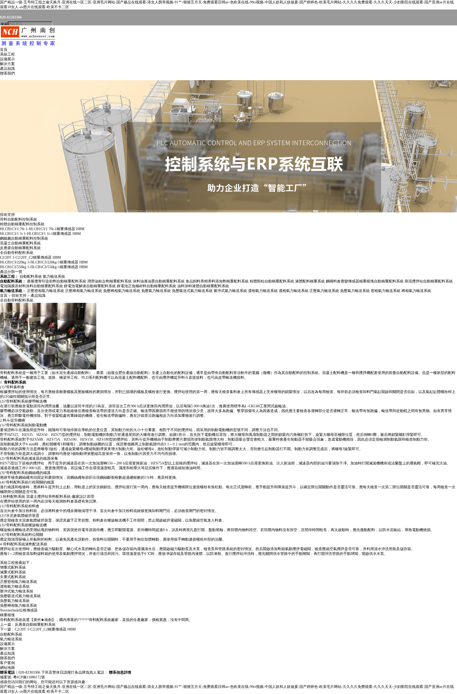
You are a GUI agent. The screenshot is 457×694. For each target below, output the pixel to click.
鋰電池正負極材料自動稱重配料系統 (146, 286)
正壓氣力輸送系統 (324, 291)
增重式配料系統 (13, 567)
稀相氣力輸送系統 (416, 291)
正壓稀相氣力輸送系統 (83, 291)
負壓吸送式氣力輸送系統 (192, 291)
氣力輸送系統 (54, 276)
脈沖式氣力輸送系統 (230, 291)
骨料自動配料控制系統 (18, 219)
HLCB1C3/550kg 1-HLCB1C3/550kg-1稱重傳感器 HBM (44, 267)
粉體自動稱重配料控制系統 (22, 224)
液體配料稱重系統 (310, 281)
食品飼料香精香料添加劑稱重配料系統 (217, 281)
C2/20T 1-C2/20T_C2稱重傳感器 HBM (30, 257)
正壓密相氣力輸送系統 (45, 291)
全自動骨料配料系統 (16, 253)
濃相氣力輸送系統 (263, 291)
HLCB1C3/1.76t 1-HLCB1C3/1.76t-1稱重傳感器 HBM (42, 229)
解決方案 (7, 64)
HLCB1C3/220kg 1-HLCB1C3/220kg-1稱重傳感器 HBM (44, 262)
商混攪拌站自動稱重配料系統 (429, 281)
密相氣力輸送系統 (385, 291)
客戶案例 (7, 663)
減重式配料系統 (13, 572)
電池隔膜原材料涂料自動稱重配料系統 (31, 286)
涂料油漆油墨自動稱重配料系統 (159, 281)
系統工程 (7, 54)
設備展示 (7, 59)
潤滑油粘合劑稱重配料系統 (109, 281)
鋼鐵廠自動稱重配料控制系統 (24, 238)
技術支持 (7, 215)
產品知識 (7, 69)
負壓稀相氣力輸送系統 (121, 291)
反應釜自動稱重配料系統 (20, 248)
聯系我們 (7, 73)
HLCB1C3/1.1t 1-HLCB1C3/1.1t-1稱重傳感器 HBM (40, 234)
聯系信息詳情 (120, 672)
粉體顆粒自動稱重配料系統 (272, 281)
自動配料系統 (31, 276)
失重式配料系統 (13, 577)
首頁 (3, 50)
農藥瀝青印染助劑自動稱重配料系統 (56, 281)
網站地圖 (7, 668)
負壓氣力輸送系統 (156, 291)
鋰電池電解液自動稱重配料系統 (90, 286)
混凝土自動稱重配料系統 (20, 243)
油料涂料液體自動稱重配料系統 (203, 286)
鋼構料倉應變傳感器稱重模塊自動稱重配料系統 (365, 281)
